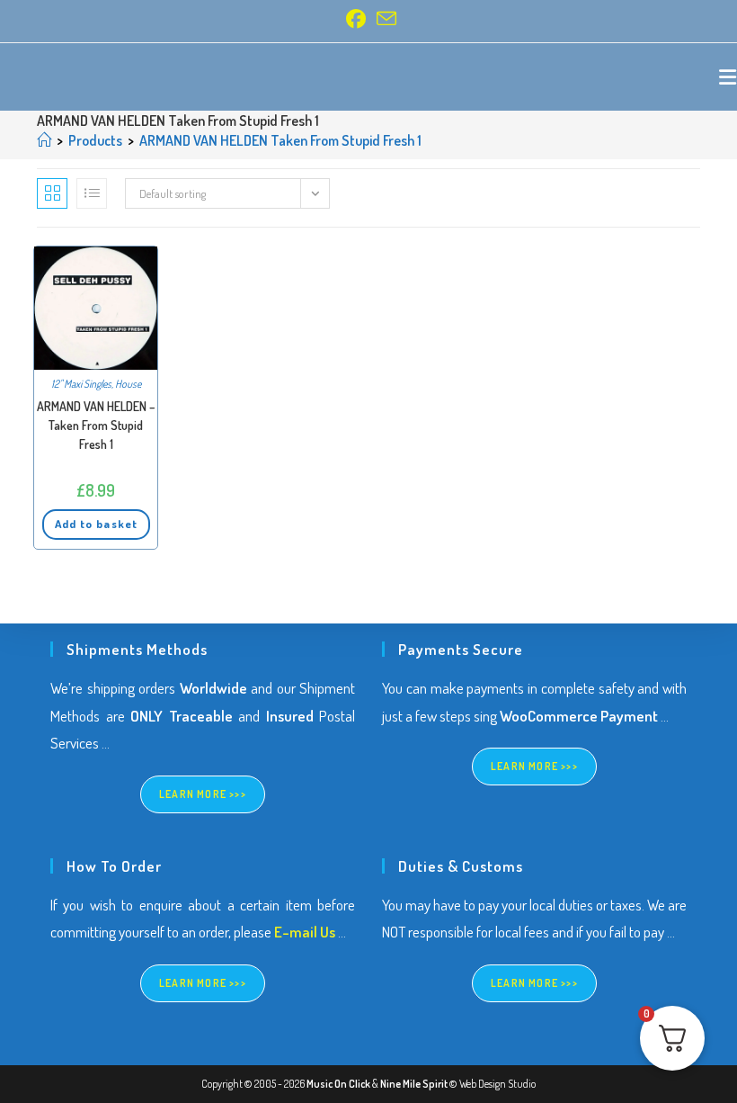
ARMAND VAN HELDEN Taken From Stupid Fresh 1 (280, 140)
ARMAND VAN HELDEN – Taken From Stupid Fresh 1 (96, 425)
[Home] (44, 140)
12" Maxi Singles (81, 383)
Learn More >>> (202, 794)
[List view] (91, 193)
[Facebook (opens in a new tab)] (356, 19)
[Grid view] (52, 193)
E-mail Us (304, 931)
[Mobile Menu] (728, 76)
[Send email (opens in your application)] (383, 19)
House (128, 383)
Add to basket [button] (96, 523)
